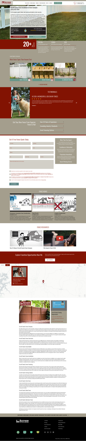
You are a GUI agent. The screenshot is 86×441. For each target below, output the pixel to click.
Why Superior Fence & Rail (49, 248)
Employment (60, 420)
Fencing (45, 422)
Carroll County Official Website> (57, 316)
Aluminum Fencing (67, 80)
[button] (43, 281)
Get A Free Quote (58, 3)
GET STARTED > (50, 259)
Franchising (60, 428)
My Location (27, 3)
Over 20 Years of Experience (48, 122)
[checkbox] (10, 171)
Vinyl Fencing (23, 80)
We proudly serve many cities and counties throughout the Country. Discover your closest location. (43, 415)
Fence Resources (47, 424)
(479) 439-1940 (80, 3)
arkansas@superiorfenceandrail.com (18, 283)
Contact (50, 3)
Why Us (47, 3)
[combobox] (31, 156)
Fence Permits (35, 213)
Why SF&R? (60, 424)
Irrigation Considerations (60, 213)
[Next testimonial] (76, 102)
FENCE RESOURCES (42, 3)
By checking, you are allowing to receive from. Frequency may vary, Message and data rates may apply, (32, 177)
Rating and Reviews (61, 422)
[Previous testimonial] (9, 102)
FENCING (37, 3)
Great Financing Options (47, 130)
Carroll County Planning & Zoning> (57, 321)
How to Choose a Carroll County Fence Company (21, 248)
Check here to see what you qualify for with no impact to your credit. (21, 171)
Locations (46, 420)
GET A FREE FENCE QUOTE (37, 36)
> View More (43, 84)
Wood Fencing (46, 80)
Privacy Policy (57, 438)
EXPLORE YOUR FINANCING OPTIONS (19, 36)
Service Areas (32, 3)
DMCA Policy (68, 438)
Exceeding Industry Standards (48, 126)
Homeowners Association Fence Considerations (20, 213)
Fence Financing (61, 426)
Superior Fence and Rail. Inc (20, 438)
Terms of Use (63, 438)
